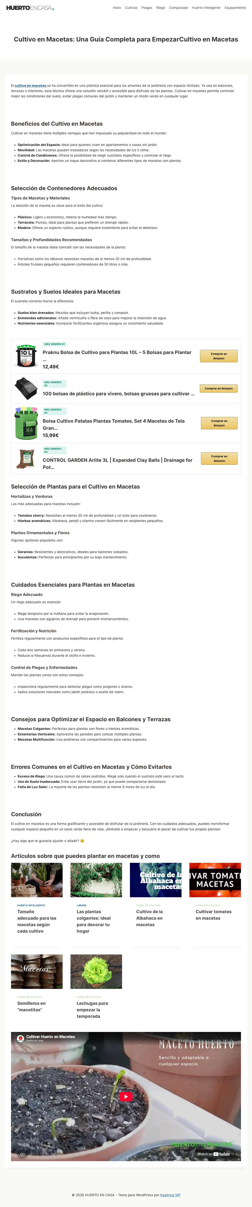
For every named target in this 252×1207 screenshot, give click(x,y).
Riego (160, 8)
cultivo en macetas (31, 86)
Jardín (81, 905)
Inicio (117, 8)
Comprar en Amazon (219, 356)
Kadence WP (170, 1195)
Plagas (147, 8)
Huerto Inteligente (31, 905)
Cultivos (131, 8)
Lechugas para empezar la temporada (92, 1010)
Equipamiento (235, 8)
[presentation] (37, 880)
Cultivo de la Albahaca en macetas (149, 918)
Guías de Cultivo (148, 905)
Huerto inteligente (206, 8)
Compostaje (178, 8)
